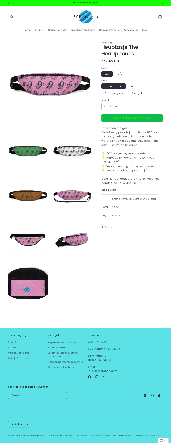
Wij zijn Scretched (19, 358)
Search (12, 342)
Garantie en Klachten (61, 367)
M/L (120, 73)
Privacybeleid (81, 435)
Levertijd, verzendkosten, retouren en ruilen (63, 354)
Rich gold (138, 93)
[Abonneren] (63, 395)
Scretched (21, 435)
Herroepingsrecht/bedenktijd (65, 361)
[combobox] (163, 440)
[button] (11, 16)
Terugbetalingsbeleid (61, 435)
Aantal (105, 100)
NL (165, 440)
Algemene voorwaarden (62, 342)
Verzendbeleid (126, 435)
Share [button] (108, 227)
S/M (107, 73)
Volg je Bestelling (18, 353)
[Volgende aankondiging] (162, 3)
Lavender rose (114, 86)
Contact (13, 347)
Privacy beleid (56, 347)
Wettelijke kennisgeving (148, 435)
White (134, 86)
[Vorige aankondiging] (8, 3)
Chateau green (114, 93)
